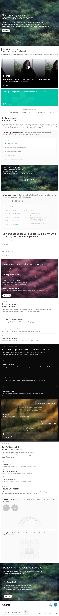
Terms (40, 613)
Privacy (45, 613)
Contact (50, 613)
